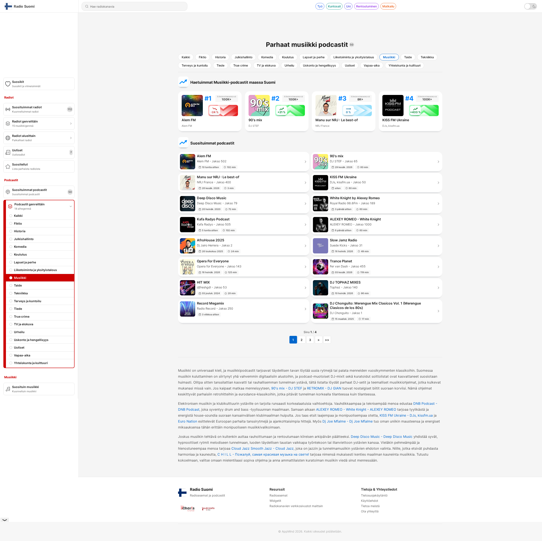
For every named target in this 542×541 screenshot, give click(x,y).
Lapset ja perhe (25, 262)
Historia (19, 231)
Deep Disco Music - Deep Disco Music (381, 436)
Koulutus (20, 254)
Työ (319, 6)
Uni (348, 6)
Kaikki (18, 215)
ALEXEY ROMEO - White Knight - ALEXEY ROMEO (356, 409)
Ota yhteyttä (370, 511)
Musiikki (20, 278)
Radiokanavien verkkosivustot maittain (296, 506)
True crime (21, 316)
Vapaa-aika (22, 355)
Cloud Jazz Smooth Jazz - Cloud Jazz (262, 448)
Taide (18, 285)
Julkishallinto (24, 239)
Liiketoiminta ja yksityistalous (35, 270)
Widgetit (275, 500)
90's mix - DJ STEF (286, 388)
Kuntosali (334, 6)
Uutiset (19, 347)
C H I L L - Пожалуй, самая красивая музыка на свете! (263, 454)
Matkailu (388, 6)
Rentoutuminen (366, 6)
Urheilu (19, 332)
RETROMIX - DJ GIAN (324, 388)
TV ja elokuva (23, 324)
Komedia (20, 246)
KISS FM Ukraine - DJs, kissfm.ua (406, 415)
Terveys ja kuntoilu (27, 301)
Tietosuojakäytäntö (374, 495)
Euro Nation (187, 421)
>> (327, 340)
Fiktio (18, 223)
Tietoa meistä (370, 506)
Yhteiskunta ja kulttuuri (31, 363)
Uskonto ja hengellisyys (31, 340)
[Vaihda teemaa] (530, 6)
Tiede (18, 308)
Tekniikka (21, 293)
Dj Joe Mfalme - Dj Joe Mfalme (347, 421)
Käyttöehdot (369, 500)
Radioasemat (279, 495)
